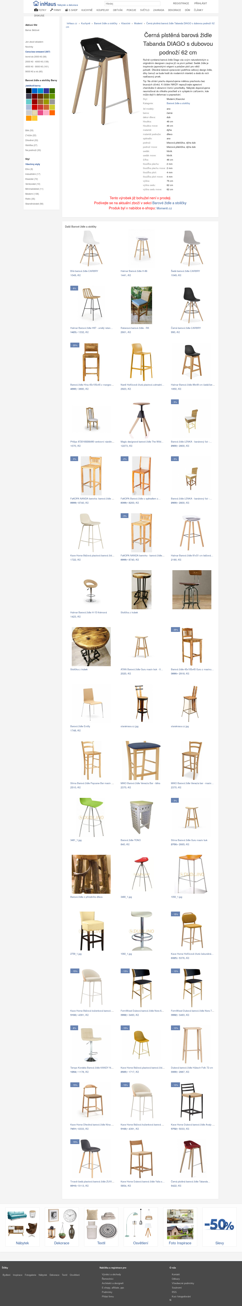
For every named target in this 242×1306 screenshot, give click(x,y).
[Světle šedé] (29, 112)
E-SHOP (73, 10)
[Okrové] (34, 118)
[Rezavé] (46, 107)
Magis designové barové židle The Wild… (142, 441)
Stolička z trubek (129, 612)
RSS (174, 1292)
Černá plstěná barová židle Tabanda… (190, 1181)
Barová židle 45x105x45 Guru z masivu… (192, 669)
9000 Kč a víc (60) (34, 71)
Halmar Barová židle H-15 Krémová (88, 612)
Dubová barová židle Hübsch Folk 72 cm (192, 1067)
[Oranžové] (52, 112)
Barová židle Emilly (80, 726)
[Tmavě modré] (46, 90)
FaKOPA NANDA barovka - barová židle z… (143, 555)
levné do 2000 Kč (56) (36, 56)
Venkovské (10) (32, 184)
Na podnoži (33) (33, 150)
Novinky (29, 46)
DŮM (187, 10)
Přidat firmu (108, 1296)
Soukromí (177, 1287)
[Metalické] (29, 96)
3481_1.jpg (75, 840)
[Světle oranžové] (29, 118)
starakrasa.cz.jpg (129, 726)
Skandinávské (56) (34, 203)
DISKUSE (39, 15)
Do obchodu (97, 275)
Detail (110, 275)
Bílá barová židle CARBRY (84, 271)
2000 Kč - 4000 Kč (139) (37, 61)
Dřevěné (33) (31, 140)
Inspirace (17, 1275)
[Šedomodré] (29, 107)
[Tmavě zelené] (52, 90)
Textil (64, 1275)
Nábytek (43, 1275)
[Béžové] (34, 112)
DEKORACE (174, 10)
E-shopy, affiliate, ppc (113, 1287)
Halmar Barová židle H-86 (134, 271)
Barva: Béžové (32, 30)
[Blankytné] (40, 90)
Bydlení (6, 1275)
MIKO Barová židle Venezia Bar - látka (140, 783)
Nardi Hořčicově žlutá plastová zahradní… (142, 384)
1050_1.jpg (176, 896)
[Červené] (34, 107)
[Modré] (34, 90)
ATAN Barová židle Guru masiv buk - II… (142, 669)
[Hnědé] (40, 96)
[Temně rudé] (34, 96)
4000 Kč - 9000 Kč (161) (37, 66)
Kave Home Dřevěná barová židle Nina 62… (93, 1124)
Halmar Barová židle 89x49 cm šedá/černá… (194, 384)
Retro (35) (30, 198)
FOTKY (42, 10)
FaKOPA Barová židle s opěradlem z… (141, 498)
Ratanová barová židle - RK (135, 328)
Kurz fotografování (181, 1296)
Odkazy (176, 1279)
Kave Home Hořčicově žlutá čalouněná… (192, 953)
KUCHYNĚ (87, 10)
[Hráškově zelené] (52, 107)
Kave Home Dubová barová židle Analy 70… (194, 1124)
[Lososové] (46, 112)
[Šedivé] (52, 101)
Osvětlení (75, 1275)
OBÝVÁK (118, 10)
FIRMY (57, 10)
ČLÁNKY (198, 10)
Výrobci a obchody (111, 1274)
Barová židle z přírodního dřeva (86, 896)
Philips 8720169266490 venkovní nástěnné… (93, 441)
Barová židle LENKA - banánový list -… (191, 441)
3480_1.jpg (126, 896)
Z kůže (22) (30, 135)
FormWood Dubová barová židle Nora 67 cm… (145, 1010)
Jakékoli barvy (33, 85)
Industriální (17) (32, 174)
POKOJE (131, 10)
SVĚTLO (144, 10)
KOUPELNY (103, 10)
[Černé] (29, 90)
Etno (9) (29, 169)
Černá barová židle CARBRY (186, 328)
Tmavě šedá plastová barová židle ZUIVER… (93, 1181)
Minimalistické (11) (34, 189)
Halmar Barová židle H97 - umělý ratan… (91, 328)
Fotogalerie (30, 1275)
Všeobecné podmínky (183, 1283)
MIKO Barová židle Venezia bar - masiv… (192, 783)
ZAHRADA (158, 10)
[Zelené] (52, 96)
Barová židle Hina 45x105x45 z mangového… (93, 384)
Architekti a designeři (112, 1283)
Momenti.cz (164, 208)
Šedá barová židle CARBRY (185, 271)
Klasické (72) (31, 179)
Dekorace (54, 1275)
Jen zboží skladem (34, 41)
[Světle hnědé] (40, 101)
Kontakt (176, 1274)
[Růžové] (40, 112)
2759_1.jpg (75, 953)
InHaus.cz (72, 23)
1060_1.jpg (126, 953)
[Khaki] (46, 96)
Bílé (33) (29, 130)
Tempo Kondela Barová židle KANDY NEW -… (94, 1067)
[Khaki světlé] (46, 101)
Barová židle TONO (131, 840)
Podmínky (107, 1292)
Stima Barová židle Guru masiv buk (189, 840)
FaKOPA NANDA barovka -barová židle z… (92, 498)
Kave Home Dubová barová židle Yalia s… (143, 1181)
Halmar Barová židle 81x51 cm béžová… (192, 555)
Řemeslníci (107, 1279)
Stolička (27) (31, 145)
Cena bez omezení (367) (37, 51)
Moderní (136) (32, 194)
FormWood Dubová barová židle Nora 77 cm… (195, 1010)
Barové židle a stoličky (178, 103)
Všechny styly (32, 164)
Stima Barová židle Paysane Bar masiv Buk (93, 783)
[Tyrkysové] (29, 101)
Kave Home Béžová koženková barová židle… (94, 1010)
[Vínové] (34, 101)
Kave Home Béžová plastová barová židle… (93, 555)
